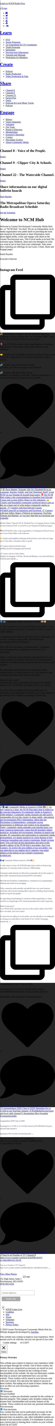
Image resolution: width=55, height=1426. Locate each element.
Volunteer (10, 1319)
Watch (3, 157)
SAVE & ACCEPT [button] (8, 1424)
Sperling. (35, 1332)
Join (7, 1314)
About (8, 1317)
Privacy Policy (12, 1324)
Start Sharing (6, 196)
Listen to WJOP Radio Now (12, 3)
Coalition (10, 1312)
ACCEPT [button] (24, 1342)
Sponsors (10, 1322)
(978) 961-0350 (7, 1284)
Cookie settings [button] (9, 1342)
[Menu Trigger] (48, 13)
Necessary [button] (4, 1388)
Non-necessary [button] (6, 1406)
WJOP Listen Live (14, 1309)
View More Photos (8, 1274)
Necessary (8, 1391)
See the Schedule (7, 213)
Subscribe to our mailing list (36, 1287)
